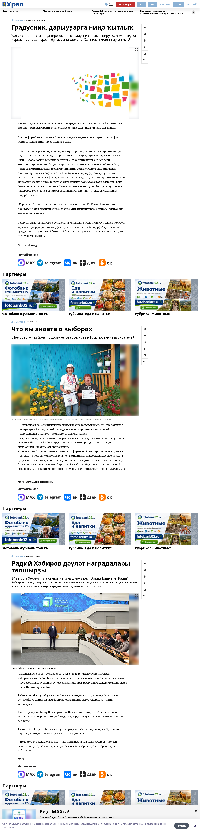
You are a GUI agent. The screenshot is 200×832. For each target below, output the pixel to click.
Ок (152, 4)
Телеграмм (164, 4)
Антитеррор (125, 4)
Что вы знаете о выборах (57, 11)
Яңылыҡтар (10, 11)
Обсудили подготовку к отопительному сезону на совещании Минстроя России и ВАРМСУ (161, 12)
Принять (181, 825)
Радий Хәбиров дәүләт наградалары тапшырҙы (113, 12)
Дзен (178, 4)
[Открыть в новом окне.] (26, 262)
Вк (141, 4)
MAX (188, 4)
